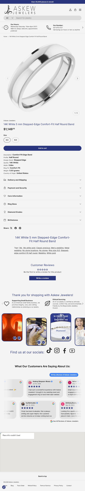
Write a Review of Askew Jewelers (64, 375)
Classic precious (43, 248)
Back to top (42, 476)
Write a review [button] (42, 278)
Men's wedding (57, 248)
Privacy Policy (58, 485)
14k (20, 248)
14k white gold (29, 248)
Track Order (20, 485)
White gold (51, 253)
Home (5, 36)
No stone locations (30, 250)
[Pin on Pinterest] (20, 228)
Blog (12, 485)
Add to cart (42, 148)
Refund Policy (32, 485)
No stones (43, 250)
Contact (69, 485)
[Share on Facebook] (15, 228)
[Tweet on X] (11, 228)
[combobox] (42, 18)
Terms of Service (45, 485)
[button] (75, 9)
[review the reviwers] (19, 383)
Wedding (42, 253)
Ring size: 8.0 (54, 250)
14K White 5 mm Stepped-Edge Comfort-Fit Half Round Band (28, 36)
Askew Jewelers (9, 120)
